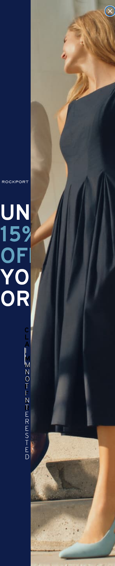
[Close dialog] (110, 11)
